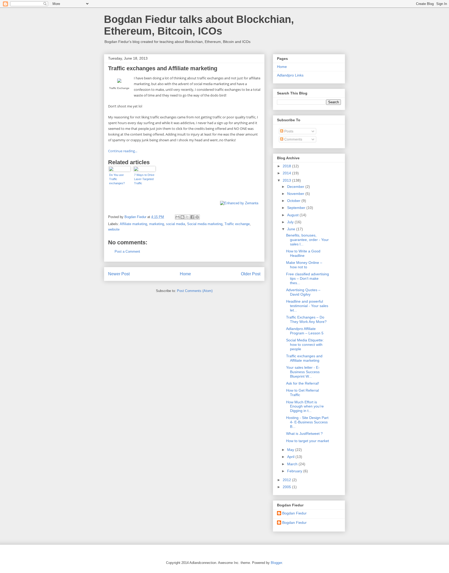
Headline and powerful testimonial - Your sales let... (307, 305)
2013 (287, 180)
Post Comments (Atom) (195, 291)
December (296, 186)
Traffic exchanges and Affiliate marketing (304, 358)
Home (185, 274)
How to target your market (307, 441)
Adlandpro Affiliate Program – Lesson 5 (304, 331)
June (291, 229)
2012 (287, 480)
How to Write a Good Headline (303, 253)
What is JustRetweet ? (304, 433)
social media (175, 224)
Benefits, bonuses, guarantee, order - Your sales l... (307, 239)
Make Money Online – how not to (304, 264)
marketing (156, 224)
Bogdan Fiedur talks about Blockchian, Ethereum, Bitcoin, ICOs (199, 25)
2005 (287, 487)
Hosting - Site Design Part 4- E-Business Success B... (307, 422)
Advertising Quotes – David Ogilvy (303, 292)
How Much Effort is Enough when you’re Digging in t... (305, 406)
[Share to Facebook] (192, 217)
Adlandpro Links (290, 75)
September (296, 208)
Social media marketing (204, 224)
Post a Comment (127, 251)
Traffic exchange (237, 224)
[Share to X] (187, 217)
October (294, 201)
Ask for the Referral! (302, 383)
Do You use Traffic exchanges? (117, 179)
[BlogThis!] (182, 217)
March (293, 464)
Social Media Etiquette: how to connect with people (305, 344)
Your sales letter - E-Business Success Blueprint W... (303, 371)
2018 (287, 166)
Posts (288, 131)
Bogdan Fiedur (294, 513)
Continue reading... (122, 151)
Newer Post (119, 274)
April (291, 457)
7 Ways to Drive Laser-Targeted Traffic (144, 179)
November (296, 194)
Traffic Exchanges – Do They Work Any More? (306, 319)
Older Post (250, 274)
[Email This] (177, 217)
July (291, 222)
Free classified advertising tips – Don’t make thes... (307, 278)
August (293, 215)
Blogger (276, 563)
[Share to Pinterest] (197, 217)
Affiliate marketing (133, 224)
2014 (287, 173)
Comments (292, 139)
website (114, 229)
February (295, 471)
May (291, 450)
